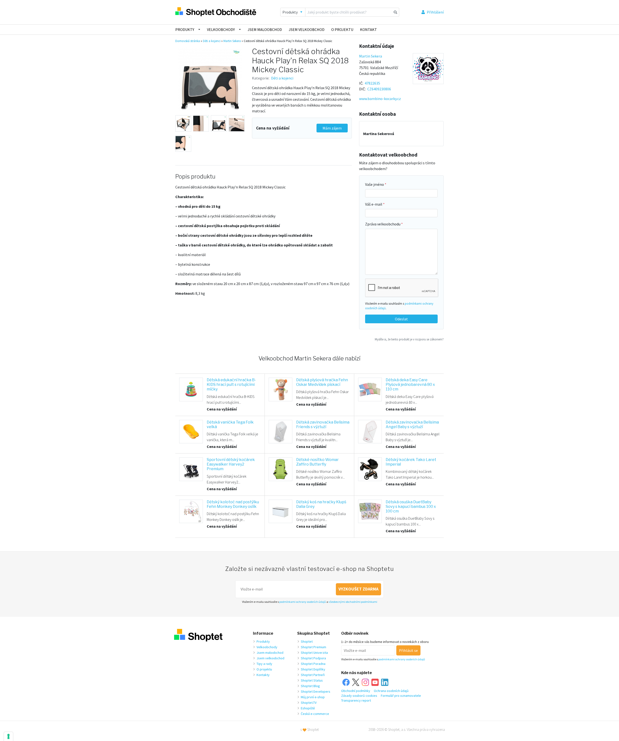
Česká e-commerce (315, 714)
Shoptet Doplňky (313, 669)
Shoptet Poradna (313, 664)
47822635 (372, 83)
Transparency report (356, 700)
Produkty (184, 29)
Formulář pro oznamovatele (401, 695)
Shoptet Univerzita (314, 652)
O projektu (342, 29)
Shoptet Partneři (313, 675)
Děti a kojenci (212, 41)
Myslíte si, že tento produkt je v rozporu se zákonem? (409, 339)
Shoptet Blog (310, 686)
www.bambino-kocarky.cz (380, 98)
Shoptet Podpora (313, 658)
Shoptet (307, 641)
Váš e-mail (374, 204)
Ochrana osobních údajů (391, 691)
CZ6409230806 (379, 89)
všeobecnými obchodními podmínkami (353, 602)
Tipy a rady (264, 664)
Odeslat (401, 319)
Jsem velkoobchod (306, 29)
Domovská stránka (187, 41)
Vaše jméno (375, 184)
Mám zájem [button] (332, 128)
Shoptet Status (312, 680)
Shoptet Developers (315, 691)
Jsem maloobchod (265, 29)
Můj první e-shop (313, 697)
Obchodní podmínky (355, 691)
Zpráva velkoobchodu (383, 224)
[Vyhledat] (395, 12)
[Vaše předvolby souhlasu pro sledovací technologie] (8, 736)
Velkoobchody (221, 29)
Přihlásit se (408, 650)
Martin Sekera (232, 41)
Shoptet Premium (313, 647)
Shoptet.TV (309, 702)
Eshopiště (308, 708)
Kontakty (263, 675)
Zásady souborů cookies (359, 695)
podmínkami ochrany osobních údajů (302, 602)
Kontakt (368, 29)
